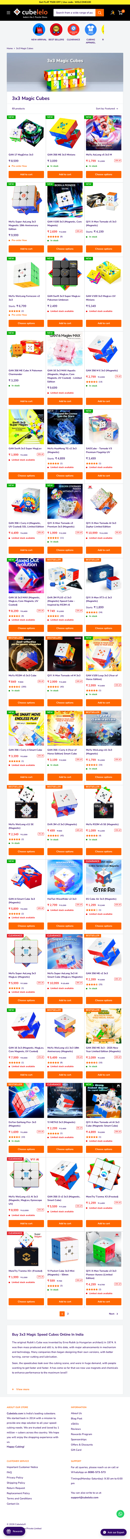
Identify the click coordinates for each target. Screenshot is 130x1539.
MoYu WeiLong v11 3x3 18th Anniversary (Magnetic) (63, 1049)
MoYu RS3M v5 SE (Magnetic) (102, 824)
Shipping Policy (16, 1482)
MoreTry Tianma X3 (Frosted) (102, 1196)
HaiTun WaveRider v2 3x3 (61, 899)
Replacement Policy (18, 1493)
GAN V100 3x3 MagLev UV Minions (101, 298)
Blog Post (76, 1418)
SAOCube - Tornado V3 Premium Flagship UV (99, 450)
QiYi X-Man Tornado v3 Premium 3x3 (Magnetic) (60, 524)
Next (111, 1313)
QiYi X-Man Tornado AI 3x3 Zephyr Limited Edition (101, 524)
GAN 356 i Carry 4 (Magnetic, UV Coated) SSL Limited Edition (26, 524)
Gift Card (76, 1450)
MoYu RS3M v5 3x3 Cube (22, 675)
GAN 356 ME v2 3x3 (97, 973)
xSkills (75, 1423)
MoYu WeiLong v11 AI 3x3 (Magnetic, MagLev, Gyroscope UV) (25, 1200)
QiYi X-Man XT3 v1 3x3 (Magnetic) (99, 599)
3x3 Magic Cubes (24, 48)
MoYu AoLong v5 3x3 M (99, 154)
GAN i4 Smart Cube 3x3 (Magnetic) (22, 900)
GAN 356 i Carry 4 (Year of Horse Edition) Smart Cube (62, 751)
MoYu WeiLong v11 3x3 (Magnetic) (99, 751)
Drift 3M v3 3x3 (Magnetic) (62, 824)
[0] (120, 13)
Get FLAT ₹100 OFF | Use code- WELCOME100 (65, 2)
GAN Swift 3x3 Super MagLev (25, 448)
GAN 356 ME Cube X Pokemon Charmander (25, 372)
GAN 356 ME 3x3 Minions (61, 154)
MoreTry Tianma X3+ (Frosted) (25, 1271)
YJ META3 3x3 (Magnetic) (61, 1122)
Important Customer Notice (22, 1467)
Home (10, 48)
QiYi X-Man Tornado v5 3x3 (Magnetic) (101, 223)
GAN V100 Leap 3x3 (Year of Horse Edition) (102, 677)
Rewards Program (81, 1434)
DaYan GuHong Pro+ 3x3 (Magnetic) (22, 1124)
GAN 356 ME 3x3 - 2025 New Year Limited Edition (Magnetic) (103, 1049)
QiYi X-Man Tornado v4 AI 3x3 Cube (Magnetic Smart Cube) (102, 1124)
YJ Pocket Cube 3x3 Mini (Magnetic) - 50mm (60, 1272)
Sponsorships (78, 1439)
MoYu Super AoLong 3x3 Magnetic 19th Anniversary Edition (23, 225)
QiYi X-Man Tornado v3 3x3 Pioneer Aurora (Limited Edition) (101, 1274)
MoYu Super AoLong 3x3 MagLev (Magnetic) (22, 975)
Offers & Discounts (82, 1444)
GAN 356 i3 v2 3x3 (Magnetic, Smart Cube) (63, 1198)
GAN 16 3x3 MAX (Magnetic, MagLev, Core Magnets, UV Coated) (24, 601)
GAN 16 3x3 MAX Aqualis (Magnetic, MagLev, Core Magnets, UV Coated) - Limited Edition (64, 376)
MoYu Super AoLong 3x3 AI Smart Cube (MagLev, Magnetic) (65, 975)
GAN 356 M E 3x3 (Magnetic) (102, 370)
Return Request (16, 1488)
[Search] (99, 12)
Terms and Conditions (19, 1498)
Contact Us (13, 1503)
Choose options (103, 174)
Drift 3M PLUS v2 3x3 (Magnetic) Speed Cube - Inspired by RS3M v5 (61, 601)
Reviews (76, 1429)
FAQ (9, 1472)
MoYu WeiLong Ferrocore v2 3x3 (24, 298)
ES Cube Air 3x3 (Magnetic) (101, 899)
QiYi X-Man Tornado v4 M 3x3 (63, 675)
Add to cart (26, 174)
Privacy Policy (15, 1477)
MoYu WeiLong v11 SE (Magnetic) (21, 826)
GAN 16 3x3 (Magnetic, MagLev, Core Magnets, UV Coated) (26, 1049)
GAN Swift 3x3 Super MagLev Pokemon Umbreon (63, 298)
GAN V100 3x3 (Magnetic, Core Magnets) (64, 223)
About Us (76, 1413)
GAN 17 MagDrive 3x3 (21, 154)
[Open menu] (8, 12)
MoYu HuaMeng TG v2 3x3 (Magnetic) (62, 450)
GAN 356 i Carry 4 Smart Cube (25, 750)
